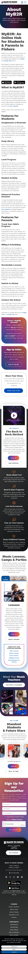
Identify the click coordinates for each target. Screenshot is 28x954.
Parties (14, 848)
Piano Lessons (14, 651)
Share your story (13, 390)
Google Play (7, 60)
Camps (14, 847)
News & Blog (14, 929)
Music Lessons (13, 639)
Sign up (13, 327)
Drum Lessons (14, 655)
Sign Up (13, 458)
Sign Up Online (13, 364)
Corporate (14, 922)
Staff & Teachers (14, 907)
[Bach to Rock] (9, 2)
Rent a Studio (14, 935)
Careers (14, 917)
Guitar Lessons (14, 653)
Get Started (13, 852)
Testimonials (14, 927)
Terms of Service (21, 892)
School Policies (14, 912)
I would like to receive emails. (15, 816)
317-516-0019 (15, 873)
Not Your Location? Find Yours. (14, 870)
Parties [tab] (22, 579)
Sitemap (14, 894)
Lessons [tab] (5, 579)
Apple (22, 59)
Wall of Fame (14, 771)
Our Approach (14, 463)
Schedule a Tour (14, 914)
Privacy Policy (11, 892)
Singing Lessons (14, 658)
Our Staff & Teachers (14, 685)
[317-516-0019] (21, 2)
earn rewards (14, 106)
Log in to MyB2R (10, 336)
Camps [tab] (14, 579)
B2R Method (14, 924)
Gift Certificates (14, 932)
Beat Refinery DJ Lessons (14, 661)
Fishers (14, 904)
